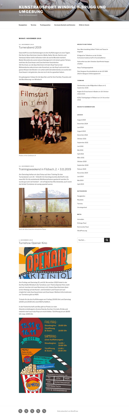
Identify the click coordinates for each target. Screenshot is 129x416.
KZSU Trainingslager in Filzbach (87, 97)
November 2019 (82, 173)
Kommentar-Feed (83, 227)
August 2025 (81, 120)
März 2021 (80, 157)
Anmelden (80, 219)
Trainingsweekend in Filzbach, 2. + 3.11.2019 (45, 169)
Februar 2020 (81, 169)
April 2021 (80, 154)
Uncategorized (82, 207)
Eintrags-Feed (81, 223)
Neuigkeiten (23, 25)
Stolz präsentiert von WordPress (67, 411)
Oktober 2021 (81, 139)
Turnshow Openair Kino (33, 243)
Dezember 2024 (82, 123)
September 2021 (82, 142)
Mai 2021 (80, 150)
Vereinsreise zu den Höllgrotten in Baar (89, 85)
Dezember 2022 (82, 135)
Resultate (80, 200)
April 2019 (80, 184)
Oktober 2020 (82, 161)
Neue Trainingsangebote (85, 67)
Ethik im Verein (84, 25)
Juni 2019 (80, 176)
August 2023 (81, 131)
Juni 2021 (80, 146)
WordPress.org (82, 230)
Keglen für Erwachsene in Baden (87, 91)
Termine (33, 25)
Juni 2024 (80, 127)
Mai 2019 (80, 180)
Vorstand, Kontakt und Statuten (64, 25)
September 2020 (82, 165)
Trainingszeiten (45, 25)
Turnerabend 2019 (30, 47)
